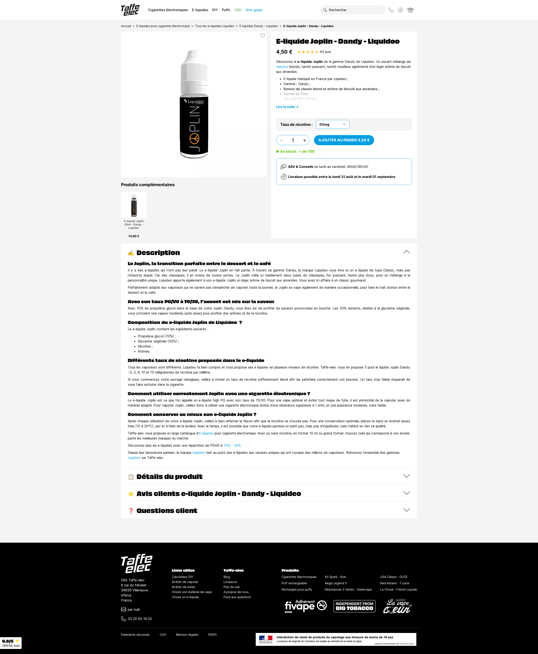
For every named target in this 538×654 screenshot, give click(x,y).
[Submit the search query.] (325, 10)
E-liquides (200, 10)
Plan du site (232, 587)
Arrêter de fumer (183, 587)
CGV (163, 634)
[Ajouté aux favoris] (263, 36)
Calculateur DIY (182, 577)
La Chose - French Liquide (398, 589)
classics (282, 66)
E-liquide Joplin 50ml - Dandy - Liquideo (134, 224)
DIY (215, 10)
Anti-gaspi (254, 10)
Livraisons (230, 582)
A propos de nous (236, 592)
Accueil (126, 26)
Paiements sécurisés (135, 634)
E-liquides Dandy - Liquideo (259, 26)
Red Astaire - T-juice (394, 583)
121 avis (325, 52)
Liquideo (198, 452)
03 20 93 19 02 (140, 619)
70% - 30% (232, 445)
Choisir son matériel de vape (192, 592)
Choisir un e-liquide (185, 597)
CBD (237, 10)
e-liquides (206, 433)
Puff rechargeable (294, 583)
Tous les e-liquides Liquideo (214, 26)
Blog (227, 577)
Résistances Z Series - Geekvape (348, 589)
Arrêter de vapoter (185, 582)
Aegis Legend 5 (336, 583)
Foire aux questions (237, 597)
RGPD (212, 634)
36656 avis (11, 645)
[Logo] (130, 10)
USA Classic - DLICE (394, 577)
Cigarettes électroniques (168, 10)
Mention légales (187, 634)
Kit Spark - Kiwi (335, 577)
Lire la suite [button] (285, 107)
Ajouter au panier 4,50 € (344, 140)
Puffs (226, 10)
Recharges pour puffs (297, 589)
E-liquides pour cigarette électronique (163, 26)
